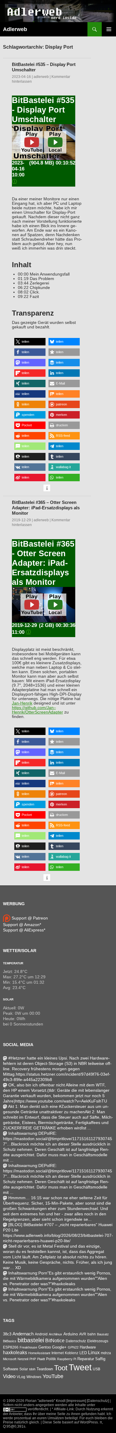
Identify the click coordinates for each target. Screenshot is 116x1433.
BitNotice (55, 1340)
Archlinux (55, 1334)
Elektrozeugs (97, 1341)
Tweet (80, 1367)
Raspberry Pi (66, 1359)
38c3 (7, 1334)
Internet (57, 1353)
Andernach (23, 1333)
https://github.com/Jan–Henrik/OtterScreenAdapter (37, 709)
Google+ (59, 1347)
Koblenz (71, 1353)
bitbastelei (31, 1340)
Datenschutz (76, 1341)
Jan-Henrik (22, 703)
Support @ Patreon (29, 918)
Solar (8, 999)
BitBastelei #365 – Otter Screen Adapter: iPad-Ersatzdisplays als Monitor (46, 508)
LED (83, 1353)
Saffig (100, 1359)
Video (9, 1376)
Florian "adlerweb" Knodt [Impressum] (55, 1401)
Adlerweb (15, 29)
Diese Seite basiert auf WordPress (70, 1422)
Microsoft (9, 1359)
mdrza (106, 1353)
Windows (33, 1377)
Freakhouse (28, 1347)
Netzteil (23, 1359)
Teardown (45, 1369)
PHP (32, 1359)
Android (41, 1334)
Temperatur (13, 963)
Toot (61, 1368)
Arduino (70, 1333)
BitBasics (9, 1341)
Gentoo (44, 1347)
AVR (82, 1334)
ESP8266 (10, 1347)
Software (10, 1369)
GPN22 (73, 1347)
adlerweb (41, 77)
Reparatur (85, 1359)
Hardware (88, 1347)
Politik (51, 1359)
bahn (91, 1334)
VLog (21, 1377)
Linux (94, 1352)
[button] (30, 341)
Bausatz (103, 1334)
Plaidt (41, 1359)
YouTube (53, 1376)
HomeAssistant (39, 1353)
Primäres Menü (109, 29)
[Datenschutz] (98, 1401)
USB (96, 1369)
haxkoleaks (15, 1352)
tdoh (32, 1369)
